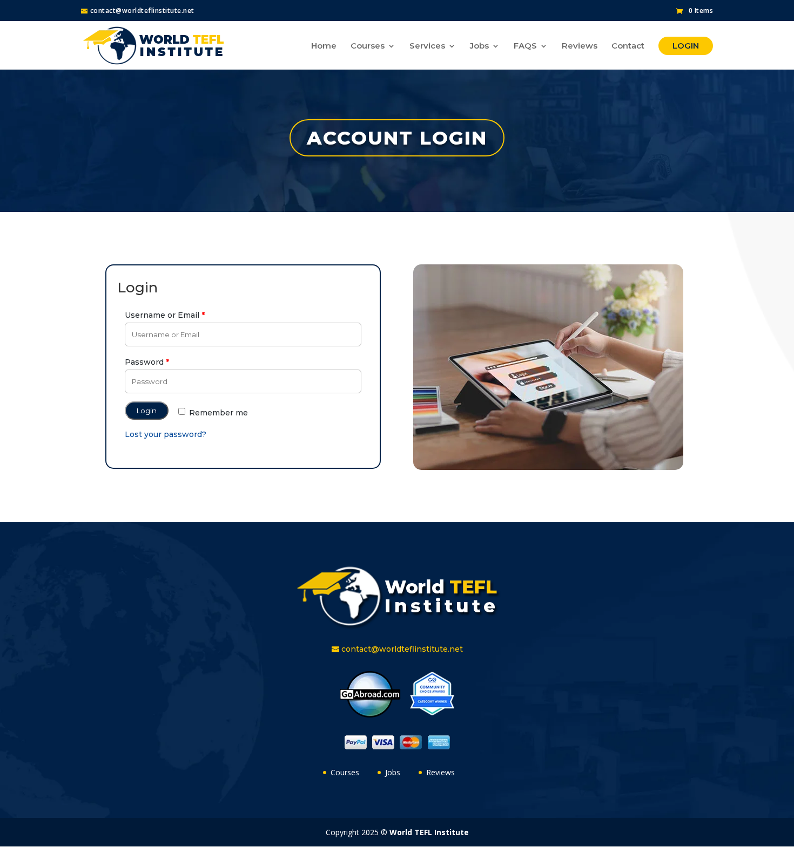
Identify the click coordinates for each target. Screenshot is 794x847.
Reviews (579, 46)
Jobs (479, 46)
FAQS (525, 46)
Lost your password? (165, 434)
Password (147, 362)
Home (324, 46)
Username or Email (165, 315)
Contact (627, 46)
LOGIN (685, 45)
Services (427, 46)
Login (147, 410)
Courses (368, 46)
